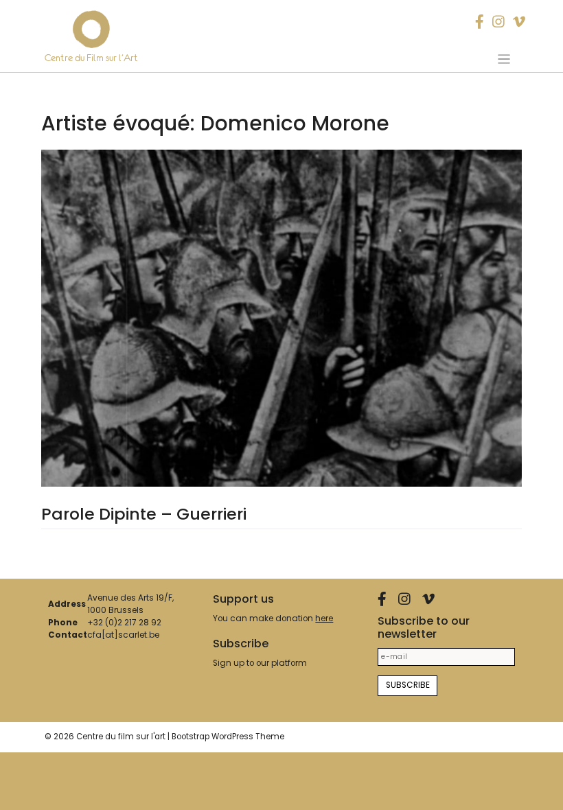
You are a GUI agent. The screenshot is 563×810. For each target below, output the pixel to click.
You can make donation (273, 618)
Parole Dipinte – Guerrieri (143, 513)
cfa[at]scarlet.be (123, 634)
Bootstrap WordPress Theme (228, 736)
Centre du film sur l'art (120, 736)
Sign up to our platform (260, 663)
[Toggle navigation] (503, 59)
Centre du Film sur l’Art (91, 57)
